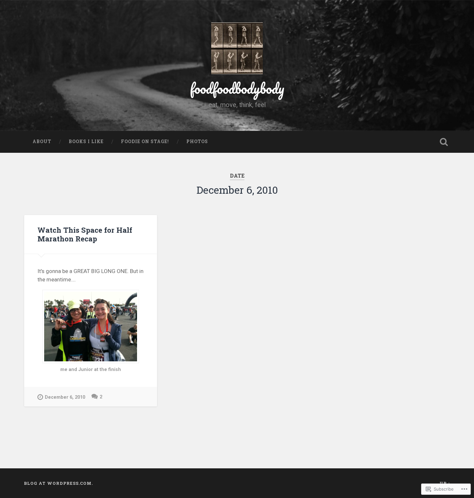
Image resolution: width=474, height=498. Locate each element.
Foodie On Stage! (145, 141)
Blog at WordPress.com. (58, 483)
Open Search (444, 142)
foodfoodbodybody (237, 88)
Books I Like (86, 141)
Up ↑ (444, 483)
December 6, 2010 (65, 397)
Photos (197, 141)
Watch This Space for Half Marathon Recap (84, 234)
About (42, 141)
